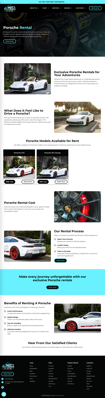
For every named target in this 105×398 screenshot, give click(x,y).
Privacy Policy (59, 395)
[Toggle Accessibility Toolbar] (4, 394)
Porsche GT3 (19, 153)
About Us (33, 8)
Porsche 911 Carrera (52, 153)
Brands (67, 8)
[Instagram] (2, 387)
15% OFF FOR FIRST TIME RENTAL (52, 2)
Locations (80, 8)
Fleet (44, 8)
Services (55, 8)
